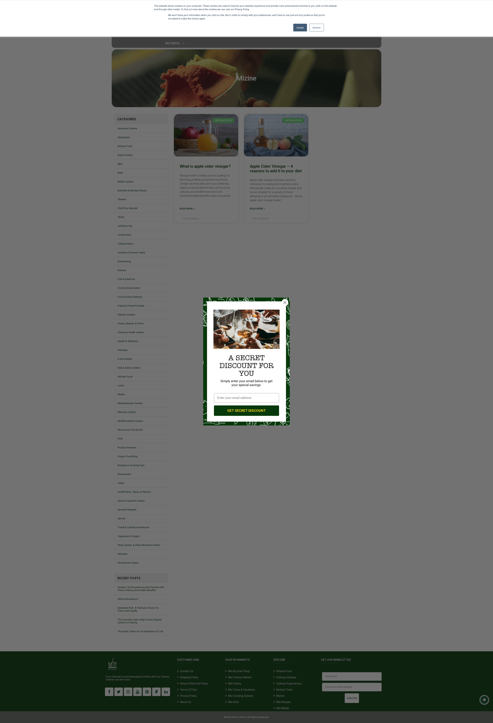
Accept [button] (300, 27)
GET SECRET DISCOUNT (246, 411)
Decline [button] (317, 27)
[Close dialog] (285, 302)
